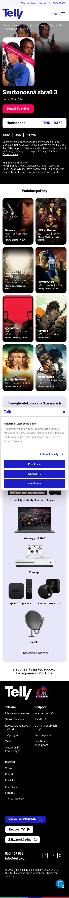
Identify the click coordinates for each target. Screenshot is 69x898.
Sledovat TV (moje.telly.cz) (13, 749)
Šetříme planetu (43, 735)
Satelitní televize (14, 719)
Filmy (42, 25)
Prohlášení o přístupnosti (41, 743)
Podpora (40, 707)
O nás (8, 768)
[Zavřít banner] (64, 412)
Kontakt (43, 3)
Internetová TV (43, 713)
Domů (6, 25)
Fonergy (10, 792)
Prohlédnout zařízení (34, 653)
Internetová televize (17, 713)
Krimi (52, 25)
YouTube (45, 673)
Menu (56, 14)
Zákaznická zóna (28, 3)
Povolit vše (34, 464)
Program (31, 25)
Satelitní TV (41, 719)
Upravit (32, 473)
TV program (12, 735)
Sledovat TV (16, 829)
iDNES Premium (14, 798)
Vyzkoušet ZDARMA (22, 819)
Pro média (11, 786)
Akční (61, 25)
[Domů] (13, 14)
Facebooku (47, 669)
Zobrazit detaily (49, 454)
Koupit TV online (18, 109)
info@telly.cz (15, 858)
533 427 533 (14, 853)
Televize (17, 25)
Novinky (10, 780)
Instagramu (25, 673)
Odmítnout (34, 483)
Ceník (8, 741)
